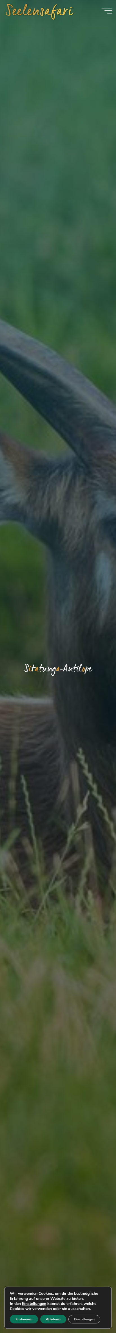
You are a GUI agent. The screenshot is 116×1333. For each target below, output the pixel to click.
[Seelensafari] (39, 10)
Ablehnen (53, 1319)
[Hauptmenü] (107, 10)
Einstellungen (34, 1303)
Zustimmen (23, 1319)
